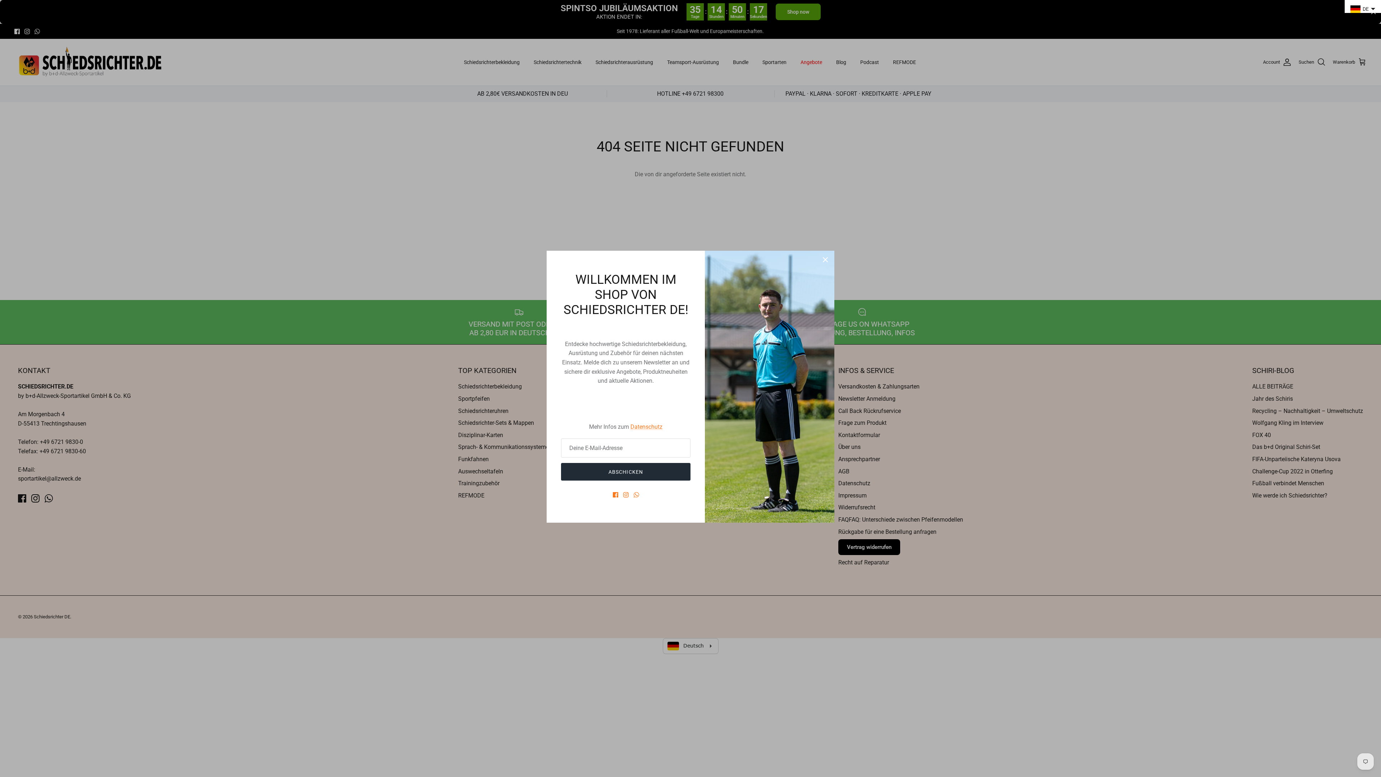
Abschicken (626, 472)
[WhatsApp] (636, 494)
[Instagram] (626, 494)
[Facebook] (615, 494)
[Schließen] (825, 260)
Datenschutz (646, 426)
